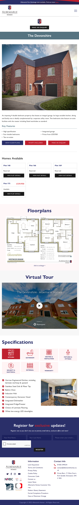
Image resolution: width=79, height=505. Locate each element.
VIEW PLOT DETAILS (13, 175)
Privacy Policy (32, 470)
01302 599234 (62, 465)
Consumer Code (33, 476)
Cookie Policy (32, 473)
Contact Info (60, 461)
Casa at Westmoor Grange (37, 496)
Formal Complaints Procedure (38, 493)
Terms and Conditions (35, 468)
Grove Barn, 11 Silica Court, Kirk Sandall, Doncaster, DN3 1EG (67, 475)
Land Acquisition (33, 465)
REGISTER (39, 450)
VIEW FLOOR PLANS (12, 143)
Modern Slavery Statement (37, 490)
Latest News (32, 482)
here (57, 2)
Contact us (31, 479)
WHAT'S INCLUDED (36, 143)
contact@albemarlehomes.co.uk (67, 469)
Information (33, 461)
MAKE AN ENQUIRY (39, 27)
